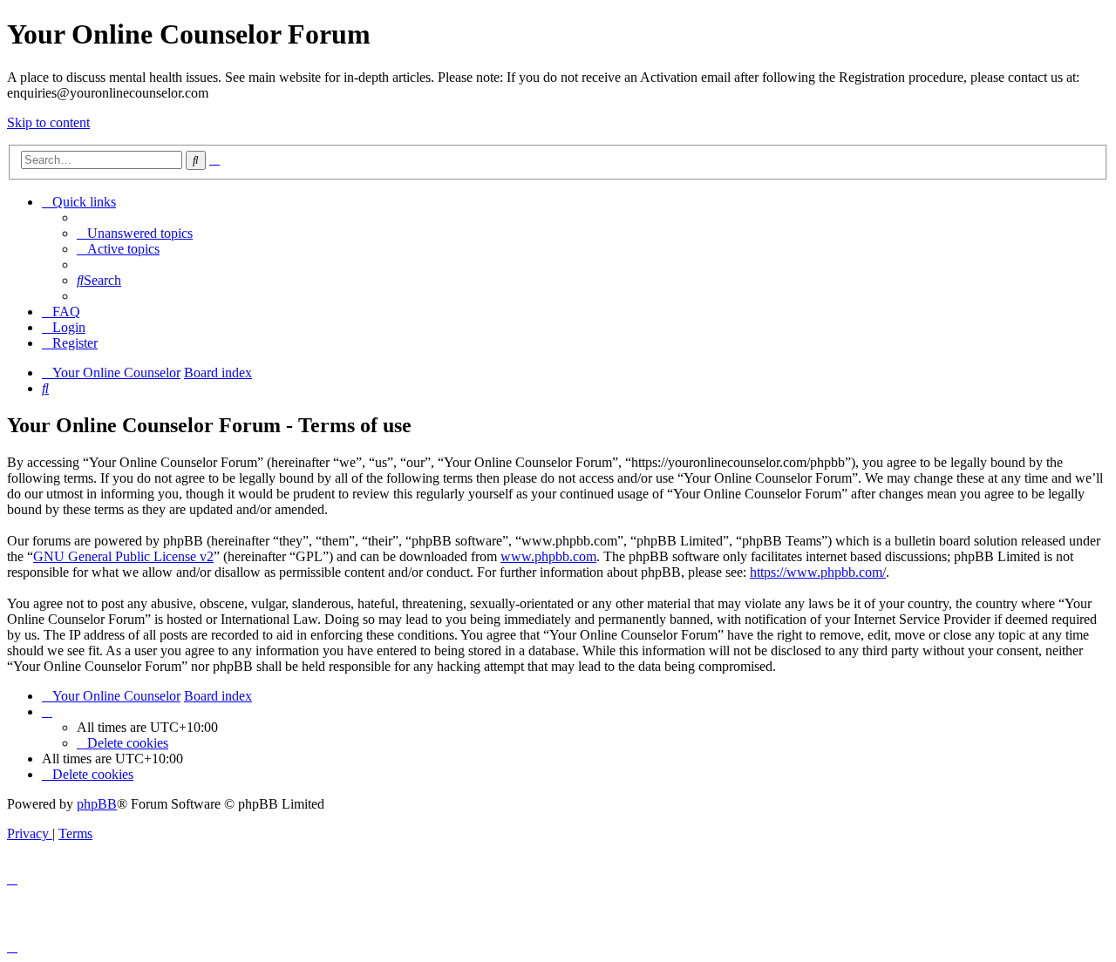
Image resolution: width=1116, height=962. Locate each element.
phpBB (97, 803)
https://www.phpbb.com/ (818, 572)
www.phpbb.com (548, 556)
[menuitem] (135, 233)
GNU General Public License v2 (123, 556)
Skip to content (48, 122)
